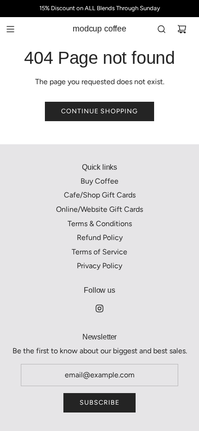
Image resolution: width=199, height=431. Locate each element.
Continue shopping (99, 111)
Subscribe (99, 402)
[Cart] (182, 29)
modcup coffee (99, 28)
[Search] (161, 29)
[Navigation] (10, 29)
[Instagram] (99, 308)
